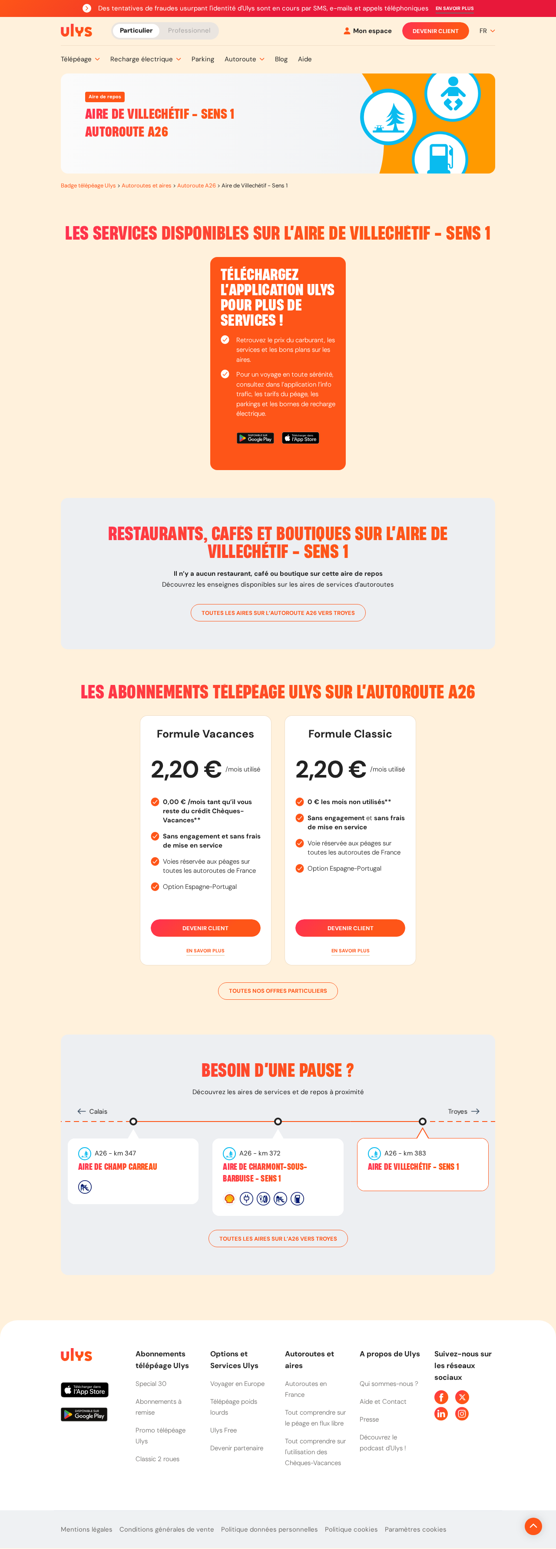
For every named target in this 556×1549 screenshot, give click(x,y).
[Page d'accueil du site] (75, 1356)
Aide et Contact (383, 1401)
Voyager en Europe (237, 1383)
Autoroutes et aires (147, 185)
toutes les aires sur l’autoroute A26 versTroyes (278, 613)
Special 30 (151, 1383)
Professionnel (189, 30)
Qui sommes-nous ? (389, 1383)
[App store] (300, 439)
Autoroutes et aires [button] (309, 1359)
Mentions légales (87, 1529)
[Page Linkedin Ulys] (441, 1414)
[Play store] (256, 439)
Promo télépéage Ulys (160, 1436)
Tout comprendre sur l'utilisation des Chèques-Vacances (315, 1452)
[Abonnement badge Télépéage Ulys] (76, 30)
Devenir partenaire (236, 1448)
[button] (455, 8)
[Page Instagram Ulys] (462, 1414)
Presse (369, 1419)
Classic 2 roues (157, 1459)
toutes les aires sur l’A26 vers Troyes (278, 1238)
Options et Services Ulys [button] (234, 1359)
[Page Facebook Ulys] (441, 1397)
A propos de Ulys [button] (390, 1354)
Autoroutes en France (306, 1389)
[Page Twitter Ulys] (462, 1397)
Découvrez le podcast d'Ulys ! (383, 1442)
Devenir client (436, 31)
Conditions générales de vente (166, 1529)
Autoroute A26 (196, 185)
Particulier (136, 30)
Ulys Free (223, 1430)
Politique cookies (351, 1529)
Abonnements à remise (159, 1407)
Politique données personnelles (269, 1529)
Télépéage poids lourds (233, 1407)
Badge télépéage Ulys (88, 185)
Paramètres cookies (416, 1529)
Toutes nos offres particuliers (278, 991)
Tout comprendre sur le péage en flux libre (315, 1418)
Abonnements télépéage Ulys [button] (162, 1359)
